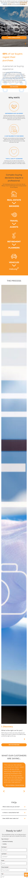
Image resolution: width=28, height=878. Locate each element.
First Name (4, 847)
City (2, 873)
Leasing (4, 844)
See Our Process (14, 744)
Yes (22, 4)
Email (3, 860)
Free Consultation (14, 37)
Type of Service (5, 839)
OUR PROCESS (14, 86)
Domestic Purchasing (8, 841)
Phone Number (5, 867)
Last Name (4, 853)
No (24, 4)
